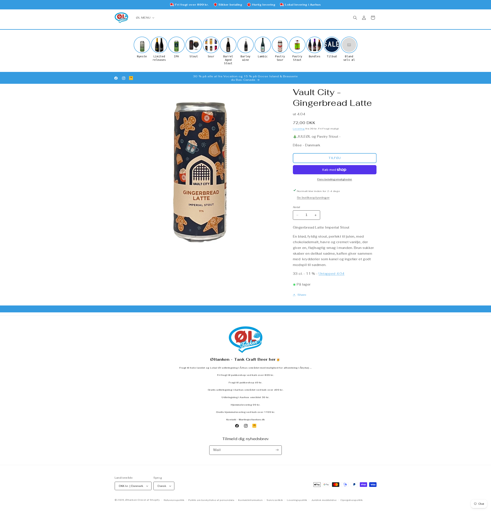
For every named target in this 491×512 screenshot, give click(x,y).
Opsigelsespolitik (351, 500)
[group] (142, 47)
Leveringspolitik (297, 500)
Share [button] (301, 295)
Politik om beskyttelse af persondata (211, 500)
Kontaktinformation (250, 500)
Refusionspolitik (174, 500)
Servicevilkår (275, 500)
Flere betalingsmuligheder (334, 179)
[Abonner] (277, 450)
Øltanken (131, 499)
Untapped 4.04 (331, 274)
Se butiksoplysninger (313, 197)
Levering (299, 128)
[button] (144, 17)
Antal (296, 207)
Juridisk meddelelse (324, 500)
